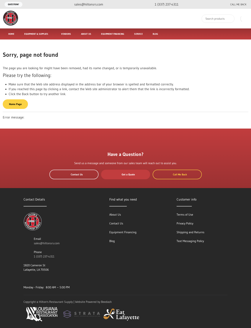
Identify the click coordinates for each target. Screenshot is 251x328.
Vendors (66, 34)
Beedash (106, 302)
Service (138, 34)
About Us (86, 34)
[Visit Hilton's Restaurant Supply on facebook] (33, 278)
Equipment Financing (112, 34)
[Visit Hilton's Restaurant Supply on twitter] (40, 278)
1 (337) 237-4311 (44, 256)
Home (11, 34)
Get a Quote (128, 174)
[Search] (229, 19)
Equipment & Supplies (36, 34)
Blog (155, 34)
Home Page (15, 104)
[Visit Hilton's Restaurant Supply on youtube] (25, 278)
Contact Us (77, 174)
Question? (13, 4)
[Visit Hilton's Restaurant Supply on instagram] (56, 278)
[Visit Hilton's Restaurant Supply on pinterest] (48, 278)
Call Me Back (238, 4)
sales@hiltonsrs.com (47, 243)
